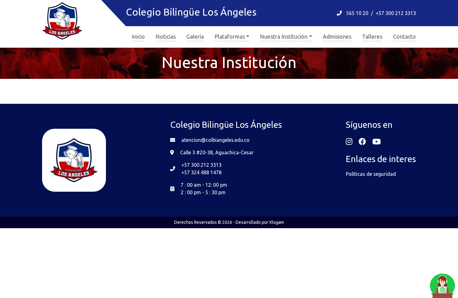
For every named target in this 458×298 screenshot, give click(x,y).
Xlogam (276, 222)
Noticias (165, 36)
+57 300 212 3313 (396, 13)
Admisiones (337, 36)
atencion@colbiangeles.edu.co (215, 140)
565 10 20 (357, 13)
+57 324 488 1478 (201, 172)
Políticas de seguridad (371, 174)
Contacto (404, 36)
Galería (195, 36)
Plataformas (229, 36)
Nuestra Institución (284, 36)
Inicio (138, 36)
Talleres (372, 36)
